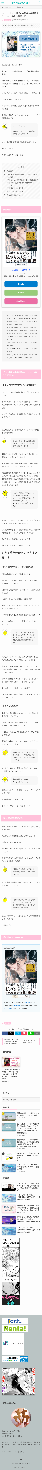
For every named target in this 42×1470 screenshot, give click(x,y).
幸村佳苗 (7, 20)
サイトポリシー (16, 1463)
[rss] (21, 1460)
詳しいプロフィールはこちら (14, 1452)
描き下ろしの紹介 (17, 188)
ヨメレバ (24, 273)
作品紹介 (10, 171)
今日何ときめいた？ (21, 3)
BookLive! (7, 1008)
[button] (5, 1033)
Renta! (21, 293)
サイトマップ (26, 1463)
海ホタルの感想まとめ (15, 191)
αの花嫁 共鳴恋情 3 (21, 270)
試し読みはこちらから (15, 195)
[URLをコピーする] (37, 1033)
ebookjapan (21, 301)
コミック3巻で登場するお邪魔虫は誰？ (24, 180)
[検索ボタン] (39, 2)
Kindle (21, 284)
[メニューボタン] (2, 2)
